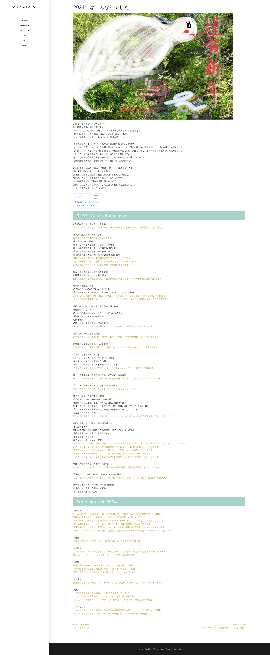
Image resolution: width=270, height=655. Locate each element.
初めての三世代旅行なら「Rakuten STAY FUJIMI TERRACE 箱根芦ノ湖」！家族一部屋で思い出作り (117, 227)
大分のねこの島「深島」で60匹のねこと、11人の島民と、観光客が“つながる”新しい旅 (112, 326)
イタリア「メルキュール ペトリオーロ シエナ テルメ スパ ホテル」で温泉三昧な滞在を (113, 599)
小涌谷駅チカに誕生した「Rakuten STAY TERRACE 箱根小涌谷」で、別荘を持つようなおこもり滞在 (119, 520)
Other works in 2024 (84, 205)
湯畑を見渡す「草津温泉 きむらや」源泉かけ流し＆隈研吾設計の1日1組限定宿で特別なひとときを (118, 278)
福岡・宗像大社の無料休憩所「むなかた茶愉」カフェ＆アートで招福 (104, 261)
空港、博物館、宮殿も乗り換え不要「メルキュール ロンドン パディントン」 (108, 388)
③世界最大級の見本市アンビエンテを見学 (92, 238)
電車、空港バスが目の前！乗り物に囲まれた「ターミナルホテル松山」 (105, 572)
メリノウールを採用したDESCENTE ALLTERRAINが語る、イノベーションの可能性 (110, 613)
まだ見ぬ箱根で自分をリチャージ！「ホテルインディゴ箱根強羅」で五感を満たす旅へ (112, 523)
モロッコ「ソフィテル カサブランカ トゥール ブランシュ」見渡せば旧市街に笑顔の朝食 (113, 368)
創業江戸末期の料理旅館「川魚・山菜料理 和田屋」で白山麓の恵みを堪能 (107, 541)
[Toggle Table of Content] (94, 198)
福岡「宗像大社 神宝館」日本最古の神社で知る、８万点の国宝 (102, 258)
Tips (24, 35)
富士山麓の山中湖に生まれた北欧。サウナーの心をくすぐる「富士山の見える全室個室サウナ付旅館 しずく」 (123, 416)
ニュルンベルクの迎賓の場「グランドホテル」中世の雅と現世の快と (104, 596)
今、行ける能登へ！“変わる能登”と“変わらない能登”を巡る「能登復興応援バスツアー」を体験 (116, 467)
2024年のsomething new (86, 202)
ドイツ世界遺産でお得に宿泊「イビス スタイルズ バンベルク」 (102, 592)
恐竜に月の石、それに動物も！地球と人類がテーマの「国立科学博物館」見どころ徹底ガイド (116, 336)
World (23, 30)
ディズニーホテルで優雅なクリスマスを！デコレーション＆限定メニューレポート (110, 453)
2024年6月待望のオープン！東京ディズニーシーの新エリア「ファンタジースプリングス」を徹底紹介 (119, 295)
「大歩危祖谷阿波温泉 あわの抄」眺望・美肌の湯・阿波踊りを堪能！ (105, 568)
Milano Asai (24, 7)
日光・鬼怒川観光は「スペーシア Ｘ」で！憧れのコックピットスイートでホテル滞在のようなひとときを (121, 477)
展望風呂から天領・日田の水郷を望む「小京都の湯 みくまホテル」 (104, 264)
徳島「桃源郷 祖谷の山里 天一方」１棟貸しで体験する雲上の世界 (103, 565)
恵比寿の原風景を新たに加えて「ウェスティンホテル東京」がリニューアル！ (108, 517)
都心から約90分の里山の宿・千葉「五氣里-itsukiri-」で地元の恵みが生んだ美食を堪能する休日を (117, 513)
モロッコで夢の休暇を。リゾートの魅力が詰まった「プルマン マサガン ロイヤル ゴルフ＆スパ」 (117, 378)
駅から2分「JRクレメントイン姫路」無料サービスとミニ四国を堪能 (104, 554)
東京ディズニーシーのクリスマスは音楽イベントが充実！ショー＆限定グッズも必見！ (112, 450)
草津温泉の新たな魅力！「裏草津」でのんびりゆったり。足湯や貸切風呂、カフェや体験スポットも (119, 527)
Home (24, 20)
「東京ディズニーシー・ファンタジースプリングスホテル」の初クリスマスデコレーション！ (116, 456)
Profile (23, 25)
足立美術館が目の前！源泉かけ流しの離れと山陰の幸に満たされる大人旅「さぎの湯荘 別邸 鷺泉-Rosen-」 (122, 551)
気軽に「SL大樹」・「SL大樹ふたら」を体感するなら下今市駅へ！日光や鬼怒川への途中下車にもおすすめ (122, 530)
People (24, 40)
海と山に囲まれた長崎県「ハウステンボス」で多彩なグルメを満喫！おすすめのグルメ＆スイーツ (118, 582)
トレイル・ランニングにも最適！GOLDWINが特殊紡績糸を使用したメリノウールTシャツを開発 (117, 610)
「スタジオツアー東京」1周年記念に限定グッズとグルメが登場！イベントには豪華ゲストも (115, 347)
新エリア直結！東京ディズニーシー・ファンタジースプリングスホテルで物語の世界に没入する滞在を (120, 299)
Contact (24, 45)
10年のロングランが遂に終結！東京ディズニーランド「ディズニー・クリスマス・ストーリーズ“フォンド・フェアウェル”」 (130, 443)
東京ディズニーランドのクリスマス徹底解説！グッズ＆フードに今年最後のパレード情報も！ (116, 446)
